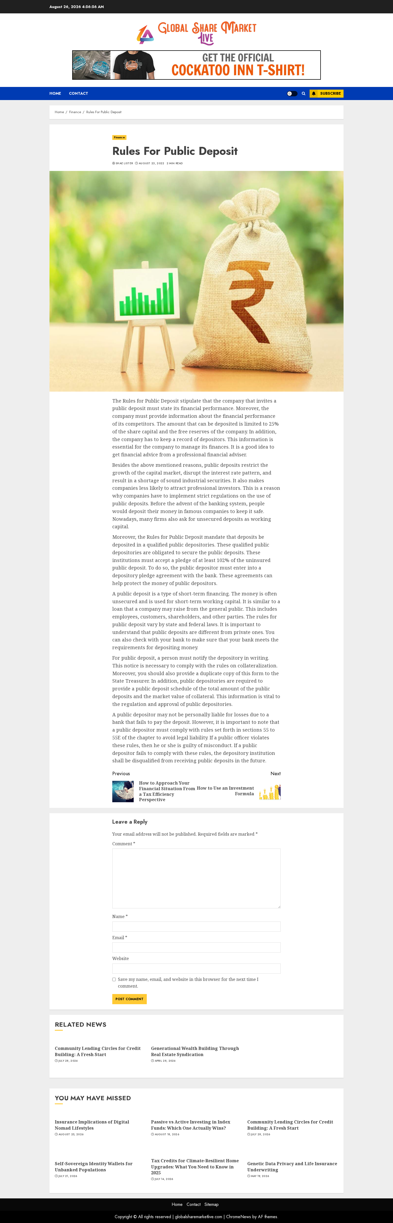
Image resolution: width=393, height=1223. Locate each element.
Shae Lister (124, 163)
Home (55, 93)
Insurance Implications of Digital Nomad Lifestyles (92, 1125)
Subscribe (330, 93)
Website (120, 958)
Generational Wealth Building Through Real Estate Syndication (195, 1051)
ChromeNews (238, 1217)
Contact (78, 93)
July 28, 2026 (68, 1061)
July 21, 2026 (68, 1176)
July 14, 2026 (164, 1179)
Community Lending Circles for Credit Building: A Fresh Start (98, 1051)
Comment (123, 844)
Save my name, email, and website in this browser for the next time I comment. (188, 982)
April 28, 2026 (165, 1061)
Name (120, 916)
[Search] (303, 94)
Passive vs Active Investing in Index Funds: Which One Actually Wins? (190, 1125)
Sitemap (212, 1204)
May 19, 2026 (260, 1176)
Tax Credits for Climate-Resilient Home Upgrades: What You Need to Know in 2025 (195, 1167)
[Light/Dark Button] (292, 93)
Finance (119, 137)
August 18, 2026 (167, 1134)
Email (119, 938)
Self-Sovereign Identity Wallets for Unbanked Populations (94, 1166)
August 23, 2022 (151, 163)
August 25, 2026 (71, 1134)
